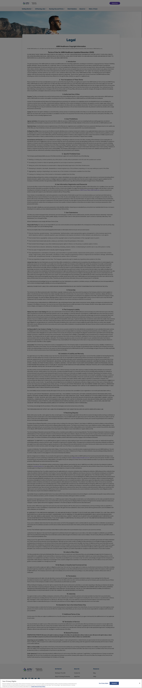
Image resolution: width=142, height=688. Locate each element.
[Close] (139, 683)
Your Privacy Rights (103, 683)
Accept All (114, 683)
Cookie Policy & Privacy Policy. (38, 686)
